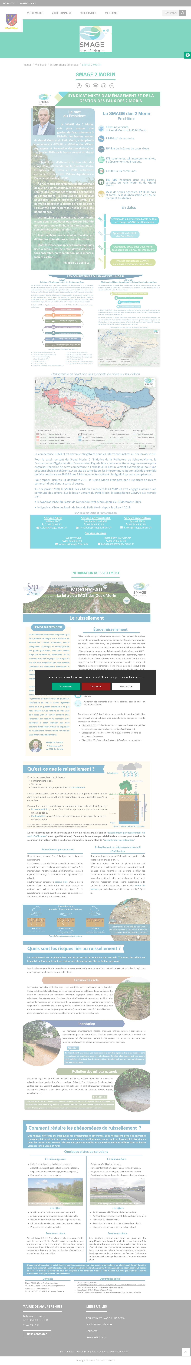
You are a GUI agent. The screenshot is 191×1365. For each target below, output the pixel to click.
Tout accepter (66, 686)
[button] (187, 55)
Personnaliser (126, 686)
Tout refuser (96, 686)
